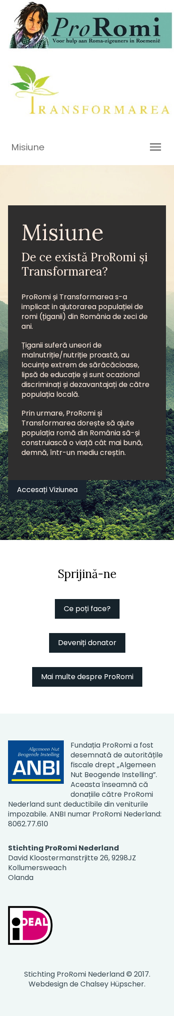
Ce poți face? (87, 609)
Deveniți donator (87, 643)
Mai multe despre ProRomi (87, 677)
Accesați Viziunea (47, 490)
